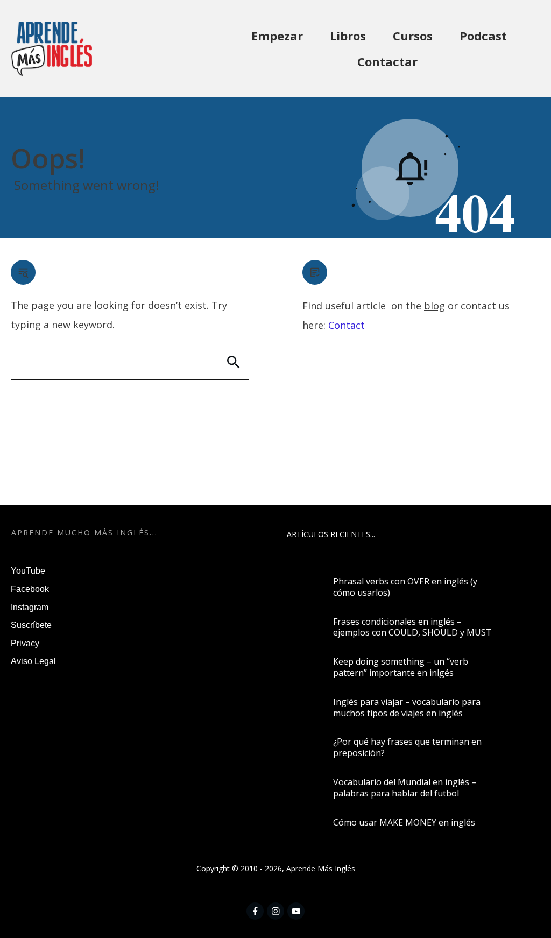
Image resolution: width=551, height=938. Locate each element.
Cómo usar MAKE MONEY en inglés (404, 822)
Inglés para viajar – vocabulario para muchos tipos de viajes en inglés (407, 707)
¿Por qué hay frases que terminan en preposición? (407, 747)
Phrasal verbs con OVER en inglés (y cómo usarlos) (405, 586)
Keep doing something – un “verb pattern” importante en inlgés (400, 667)
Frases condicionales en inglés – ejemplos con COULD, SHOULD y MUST (412, 627)
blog (434, 305)
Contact (346, 325)
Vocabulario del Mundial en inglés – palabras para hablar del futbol (404, 787)
